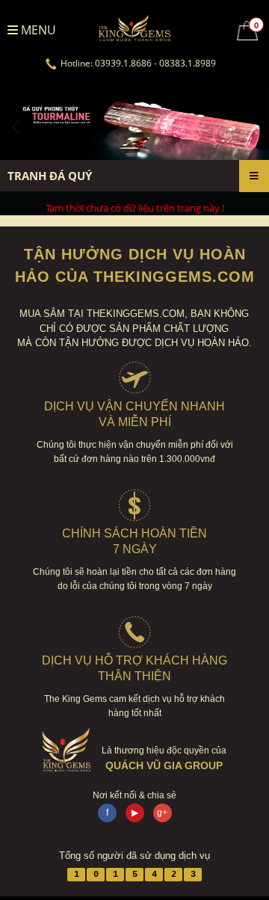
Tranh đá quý (49, 175)
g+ (162, 812)
